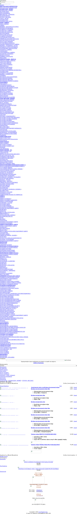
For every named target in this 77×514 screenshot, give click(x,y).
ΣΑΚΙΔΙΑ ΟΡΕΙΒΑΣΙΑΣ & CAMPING (9, 44)
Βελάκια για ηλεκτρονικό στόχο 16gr (40, 408)
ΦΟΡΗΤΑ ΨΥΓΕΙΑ (5, 55)
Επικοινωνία (3, 379)
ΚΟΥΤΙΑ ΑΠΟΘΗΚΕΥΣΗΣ (7, 112)
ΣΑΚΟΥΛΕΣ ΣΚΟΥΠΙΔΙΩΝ (7, 312)
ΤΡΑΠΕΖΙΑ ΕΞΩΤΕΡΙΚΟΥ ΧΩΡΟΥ (9, 240)
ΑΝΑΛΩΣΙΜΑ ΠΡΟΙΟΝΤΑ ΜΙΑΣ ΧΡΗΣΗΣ (11, 169)
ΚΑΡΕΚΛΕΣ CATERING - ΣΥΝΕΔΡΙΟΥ (10, 177)
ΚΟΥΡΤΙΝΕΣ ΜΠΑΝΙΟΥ (6, 160)
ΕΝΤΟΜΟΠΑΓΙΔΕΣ (5, 292)
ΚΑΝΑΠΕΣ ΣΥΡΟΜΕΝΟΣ (7, 207)
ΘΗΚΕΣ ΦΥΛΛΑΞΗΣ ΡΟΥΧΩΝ (8, 105)
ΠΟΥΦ (1, 217)
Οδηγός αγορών (4, 369)
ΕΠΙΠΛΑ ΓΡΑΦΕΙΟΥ (5, 198)
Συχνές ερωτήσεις (4, 372)
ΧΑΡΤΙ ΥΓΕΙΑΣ (4, 341)
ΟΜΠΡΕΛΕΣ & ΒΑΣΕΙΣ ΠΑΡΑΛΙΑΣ (9, 39)
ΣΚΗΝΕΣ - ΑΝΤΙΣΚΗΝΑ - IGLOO (9, 45)
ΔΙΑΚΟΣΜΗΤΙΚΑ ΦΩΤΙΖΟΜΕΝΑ (9, 326)
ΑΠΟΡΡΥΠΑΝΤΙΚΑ (5, 346)
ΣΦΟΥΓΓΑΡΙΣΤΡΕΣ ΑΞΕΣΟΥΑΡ (8, 319)
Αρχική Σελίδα (3, 380)
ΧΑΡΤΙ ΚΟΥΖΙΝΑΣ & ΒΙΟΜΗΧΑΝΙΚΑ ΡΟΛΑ (12, 339)
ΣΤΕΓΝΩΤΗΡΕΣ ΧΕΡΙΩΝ (6, 316)
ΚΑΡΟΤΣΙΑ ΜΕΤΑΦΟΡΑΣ (7, 178)
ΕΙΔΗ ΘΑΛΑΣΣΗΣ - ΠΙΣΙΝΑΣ (7, 60)
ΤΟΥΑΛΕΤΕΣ (3, 220)
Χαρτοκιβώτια (3, 140)
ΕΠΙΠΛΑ (2, 197)
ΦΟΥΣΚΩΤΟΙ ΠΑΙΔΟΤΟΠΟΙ (7, 251)
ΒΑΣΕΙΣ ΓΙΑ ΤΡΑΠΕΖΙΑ (6, 173)
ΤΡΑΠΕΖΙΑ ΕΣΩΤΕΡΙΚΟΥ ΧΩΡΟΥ (9, 221)
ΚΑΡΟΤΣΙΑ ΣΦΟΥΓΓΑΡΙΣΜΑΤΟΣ (9, 303)
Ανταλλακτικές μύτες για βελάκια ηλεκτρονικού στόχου (45, 387)
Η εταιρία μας (3, 368)
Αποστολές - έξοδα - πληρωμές (7, 375)
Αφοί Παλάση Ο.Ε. (43, 512)
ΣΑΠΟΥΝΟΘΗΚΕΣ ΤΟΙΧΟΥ (7, 314)
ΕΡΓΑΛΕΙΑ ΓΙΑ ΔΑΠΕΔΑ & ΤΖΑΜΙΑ (9, 295)
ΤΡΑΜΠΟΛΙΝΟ (4, 20)
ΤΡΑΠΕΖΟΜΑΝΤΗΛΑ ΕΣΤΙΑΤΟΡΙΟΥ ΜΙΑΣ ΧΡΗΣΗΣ (14, 337)
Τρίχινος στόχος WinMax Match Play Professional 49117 (45, 444)
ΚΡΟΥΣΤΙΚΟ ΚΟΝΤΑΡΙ (6, 34)
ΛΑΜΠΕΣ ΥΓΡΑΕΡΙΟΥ (6, 36)
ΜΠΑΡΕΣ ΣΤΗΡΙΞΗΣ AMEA (7, 163)
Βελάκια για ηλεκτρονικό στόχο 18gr (40, 389)
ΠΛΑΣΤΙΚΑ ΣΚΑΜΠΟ (6, 120)
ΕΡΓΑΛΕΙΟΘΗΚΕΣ (5, 13)
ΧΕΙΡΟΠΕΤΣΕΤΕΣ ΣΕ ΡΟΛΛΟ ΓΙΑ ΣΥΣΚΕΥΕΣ (12, 343)
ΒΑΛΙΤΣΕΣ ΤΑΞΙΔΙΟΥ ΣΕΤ (7, 146)
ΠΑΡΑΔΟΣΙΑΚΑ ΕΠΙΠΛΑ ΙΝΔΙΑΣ (9, 254)
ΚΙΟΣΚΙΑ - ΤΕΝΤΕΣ (5, 179)
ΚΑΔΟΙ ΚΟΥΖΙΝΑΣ (5, 106)
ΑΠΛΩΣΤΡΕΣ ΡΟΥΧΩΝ (6, 101)
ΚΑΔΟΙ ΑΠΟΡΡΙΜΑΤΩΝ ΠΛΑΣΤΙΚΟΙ (10, 301)
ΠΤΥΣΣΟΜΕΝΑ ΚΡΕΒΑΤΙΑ (7, 43)
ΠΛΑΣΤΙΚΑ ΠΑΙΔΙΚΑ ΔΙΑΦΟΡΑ (8, 118)
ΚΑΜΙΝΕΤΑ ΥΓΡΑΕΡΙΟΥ (6, 29)
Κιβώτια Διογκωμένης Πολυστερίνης (9, 139)
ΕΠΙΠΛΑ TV (3, 258)
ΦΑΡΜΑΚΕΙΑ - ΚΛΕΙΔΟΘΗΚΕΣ (8, 132)
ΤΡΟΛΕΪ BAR (3, 129)
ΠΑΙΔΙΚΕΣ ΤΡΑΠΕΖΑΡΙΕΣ (7, 183)
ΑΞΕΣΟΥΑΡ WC (4, 152)
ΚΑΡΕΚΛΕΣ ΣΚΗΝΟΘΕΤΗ (7, 86)
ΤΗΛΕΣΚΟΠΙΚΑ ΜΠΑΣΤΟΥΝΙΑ (8, 48)
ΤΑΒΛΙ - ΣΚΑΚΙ (4, 18)
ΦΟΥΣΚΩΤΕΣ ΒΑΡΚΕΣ (6, 78)
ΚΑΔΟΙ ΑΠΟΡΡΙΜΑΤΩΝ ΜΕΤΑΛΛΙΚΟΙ (10, 300)
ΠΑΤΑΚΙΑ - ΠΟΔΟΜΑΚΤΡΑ (7, 116)
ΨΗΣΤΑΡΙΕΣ (3, 57)
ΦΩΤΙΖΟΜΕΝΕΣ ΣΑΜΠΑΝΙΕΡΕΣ (9, 330)
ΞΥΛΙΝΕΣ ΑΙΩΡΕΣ (5, 234)
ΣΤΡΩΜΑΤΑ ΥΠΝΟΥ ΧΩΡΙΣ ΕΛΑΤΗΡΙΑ (10, 282)
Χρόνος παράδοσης (4, 373)
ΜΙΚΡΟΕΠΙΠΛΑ (4, 213)
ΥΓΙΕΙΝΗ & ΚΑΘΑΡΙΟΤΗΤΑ (7, 286)
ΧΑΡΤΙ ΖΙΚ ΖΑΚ (4, 338)
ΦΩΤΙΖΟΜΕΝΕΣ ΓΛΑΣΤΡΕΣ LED (9, 328)
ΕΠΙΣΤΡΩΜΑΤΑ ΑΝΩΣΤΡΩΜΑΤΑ (9, 278)
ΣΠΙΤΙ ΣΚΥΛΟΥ (4, 95)
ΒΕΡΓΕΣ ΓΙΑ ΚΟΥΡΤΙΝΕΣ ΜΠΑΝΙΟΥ (10, 154)
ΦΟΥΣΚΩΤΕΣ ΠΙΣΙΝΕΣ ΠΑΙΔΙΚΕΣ (9, 81)
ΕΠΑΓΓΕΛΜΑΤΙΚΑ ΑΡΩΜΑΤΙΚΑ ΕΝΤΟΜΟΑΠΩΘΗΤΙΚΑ (15, 293)
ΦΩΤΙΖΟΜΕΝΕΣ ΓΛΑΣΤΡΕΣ (7, 97)
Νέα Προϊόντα (3, 466)
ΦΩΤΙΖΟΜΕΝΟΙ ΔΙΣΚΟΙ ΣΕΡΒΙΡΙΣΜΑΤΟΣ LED (12, 331)
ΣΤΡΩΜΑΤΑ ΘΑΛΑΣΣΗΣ (6, 72)
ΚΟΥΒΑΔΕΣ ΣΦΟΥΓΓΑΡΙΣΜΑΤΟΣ (9, 307)
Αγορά (75, 387)
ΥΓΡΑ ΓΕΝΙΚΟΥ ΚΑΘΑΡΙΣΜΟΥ (8, 347)
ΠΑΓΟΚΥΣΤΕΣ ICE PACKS (7, 40)
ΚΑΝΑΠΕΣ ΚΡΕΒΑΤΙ (5, 205)
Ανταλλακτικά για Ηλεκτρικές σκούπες (9, 288)
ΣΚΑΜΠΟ (2, 219)
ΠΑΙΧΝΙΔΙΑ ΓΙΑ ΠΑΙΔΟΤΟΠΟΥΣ (9, 247)
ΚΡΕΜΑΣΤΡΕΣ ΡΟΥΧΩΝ (6, 113)
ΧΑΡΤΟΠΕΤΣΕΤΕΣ (5, 342)
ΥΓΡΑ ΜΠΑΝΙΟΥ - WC (6, 349)
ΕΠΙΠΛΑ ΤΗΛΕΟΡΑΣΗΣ (6, 201)
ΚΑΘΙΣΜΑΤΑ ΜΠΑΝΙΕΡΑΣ (7, 156)
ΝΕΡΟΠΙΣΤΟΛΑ (4, 66)
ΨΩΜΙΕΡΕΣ (3, 135)
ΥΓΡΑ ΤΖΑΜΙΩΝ (4, 351)
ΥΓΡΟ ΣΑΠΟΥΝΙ (4, 353)
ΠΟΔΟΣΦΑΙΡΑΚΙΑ (5, 15)
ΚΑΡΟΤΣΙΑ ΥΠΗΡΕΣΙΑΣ (6, 304)
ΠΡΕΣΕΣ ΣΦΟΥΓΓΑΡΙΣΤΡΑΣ (7, 311)
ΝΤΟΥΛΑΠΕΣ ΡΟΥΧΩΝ (6, 269)
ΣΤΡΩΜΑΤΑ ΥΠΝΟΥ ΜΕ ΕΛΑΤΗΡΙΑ (9, 281)
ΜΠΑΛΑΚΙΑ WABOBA (6, 64)
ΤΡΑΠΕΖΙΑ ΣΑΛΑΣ (5, 193)
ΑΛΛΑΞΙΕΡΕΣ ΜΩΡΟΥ (6, 167)
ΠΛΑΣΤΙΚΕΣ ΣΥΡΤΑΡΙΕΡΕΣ (7, 124)
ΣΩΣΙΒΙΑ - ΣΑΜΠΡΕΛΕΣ (6, 74)
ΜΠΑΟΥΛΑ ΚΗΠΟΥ (5, 91)
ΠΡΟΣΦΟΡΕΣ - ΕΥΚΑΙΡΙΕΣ (7, 357)
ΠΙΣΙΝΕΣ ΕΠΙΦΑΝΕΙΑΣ (6, 67)
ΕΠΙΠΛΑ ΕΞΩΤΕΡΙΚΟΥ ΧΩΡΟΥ (8, 225)
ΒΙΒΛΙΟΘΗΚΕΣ (4, 255)
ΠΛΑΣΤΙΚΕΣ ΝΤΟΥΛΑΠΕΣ (7, 121)
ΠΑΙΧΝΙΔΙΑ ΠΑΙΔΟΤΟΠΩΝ (7, 250)
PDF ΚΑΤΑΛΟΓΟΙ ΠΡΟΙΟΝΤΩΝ (8, 7)
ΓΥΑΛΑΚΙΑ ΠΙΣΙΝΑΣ (5, 63)
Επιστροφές (3, 378)
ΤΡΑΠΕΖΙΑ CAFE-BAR (6, 192)
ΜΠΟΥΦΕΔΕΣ (3, 267)
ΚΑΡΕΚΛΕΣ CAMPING (6, 30)
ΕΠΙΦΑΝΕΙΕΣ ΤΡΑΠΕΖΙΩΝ (7, 175)
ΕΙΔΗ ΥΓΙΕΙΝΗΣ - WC (6, 151)
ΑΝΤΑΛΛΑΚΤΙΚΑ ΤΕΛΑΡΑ (7, 170)
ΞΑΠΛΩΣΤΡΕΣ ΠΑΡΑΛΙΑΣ (7, 37)
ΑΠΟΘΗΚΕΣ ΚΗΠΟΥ (6, 85)
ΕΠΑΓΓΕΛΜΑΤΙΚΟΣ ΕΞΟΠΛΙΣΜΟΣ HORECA (12, 166)
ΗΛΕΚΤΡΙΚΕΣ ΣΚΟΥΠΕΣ (6, 296)
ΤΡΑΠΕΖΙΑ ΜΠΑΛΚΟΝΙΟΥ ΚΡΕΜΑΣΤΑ (10, 128)
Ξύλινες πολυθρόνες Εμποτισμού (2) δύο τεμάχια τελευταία (38, 462)
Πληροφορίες (3, 367)
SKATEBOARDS (4, 11)
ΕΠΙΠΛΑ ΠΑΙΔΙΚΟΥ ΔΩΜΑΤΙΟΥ (8, 200)
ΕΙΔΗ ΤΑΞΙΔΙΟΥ (4, 143)
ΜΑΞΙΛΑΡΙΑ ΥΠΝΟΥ (5, 280)
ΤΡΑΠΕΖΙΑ (3, 272)
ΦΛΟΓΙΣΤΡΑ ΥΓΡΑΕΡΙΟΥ (6, 53)
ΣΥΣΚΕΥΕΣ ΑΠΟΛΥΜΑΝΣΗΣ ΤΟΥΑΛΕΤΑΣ (11, 318)
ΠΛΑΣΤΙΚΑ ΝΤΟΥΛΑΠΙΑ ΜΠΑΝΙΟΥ (10, 117)
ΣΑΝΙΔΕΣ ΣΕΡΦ (4, 71)
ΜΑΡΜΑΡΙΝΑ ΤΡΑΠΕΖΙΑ (7, 90)
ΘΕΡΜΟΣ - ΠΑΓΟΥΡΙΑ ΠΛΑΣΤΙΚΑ (9, 26)
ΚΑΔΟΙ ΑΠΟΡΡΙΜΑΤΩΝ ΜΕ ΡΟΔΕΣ (9, 299)
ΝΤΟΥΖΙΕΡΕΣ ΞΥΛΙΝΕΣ (6, 93)
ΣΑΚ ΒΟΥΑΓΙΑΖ (4, 148)
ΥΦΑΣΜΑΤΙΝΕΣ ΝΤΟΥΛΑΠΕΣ (8, 131)
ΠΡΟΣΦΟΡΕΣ (3, 356)
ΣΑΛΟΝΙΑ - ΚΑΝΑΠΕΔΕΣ (7, 239)
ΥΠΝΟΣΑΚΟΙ (3, 51)
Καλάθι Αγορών (4, 456)
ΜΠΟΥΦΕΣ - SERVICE (6, 181)
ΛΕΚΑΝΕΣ (3, 114)
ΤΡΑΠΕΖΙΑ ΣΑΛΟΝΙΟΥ (6, 223)
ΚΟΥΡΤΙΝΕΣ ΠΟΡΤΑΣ (6, 110)
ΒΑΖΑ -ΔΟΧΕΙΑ (4, 102)
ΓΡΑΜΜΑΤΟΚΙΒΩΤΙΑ (6, 104)
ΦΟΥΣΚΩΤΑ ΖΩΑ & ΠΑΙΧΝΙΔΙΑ (8, 76)
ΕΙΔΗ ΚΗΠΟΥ (4, 83)
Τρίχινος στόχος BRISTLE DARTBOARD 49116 (43, 434)
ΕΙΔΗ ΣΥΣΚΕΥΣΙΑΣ (5, 137)
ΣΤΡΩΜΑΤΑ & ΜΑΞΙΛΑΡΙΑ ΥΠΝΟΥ (9, 277)
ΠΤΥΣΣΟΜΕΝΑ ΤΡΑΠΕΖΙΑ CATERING (10, 189)
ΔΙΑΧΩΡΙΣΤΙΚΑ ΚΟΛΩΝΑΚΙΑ (8, 174)
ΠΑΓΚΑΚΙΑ (3, 236)
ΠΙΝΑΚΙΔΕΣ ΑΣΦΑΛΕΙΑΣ (7, 309)
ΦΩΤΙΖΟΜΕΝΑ (4, 324)
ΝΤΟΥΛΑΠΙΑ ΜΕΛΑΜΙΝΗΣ (7, 215)
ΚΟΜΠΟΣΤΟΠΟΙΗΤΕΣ (6, 89)
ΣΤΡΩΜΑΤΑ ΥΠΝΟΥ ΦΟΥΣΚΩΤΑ (9, 47)
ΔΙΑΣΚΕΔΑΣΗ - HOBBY (6, 10)
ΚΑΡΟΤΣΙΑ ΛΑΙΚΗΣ (5, 109)
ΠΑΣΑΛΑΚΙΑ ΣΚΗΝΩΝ (6, 41)
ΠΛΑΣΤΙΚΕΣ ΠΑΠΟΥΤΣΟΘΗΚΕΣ (9, 123)
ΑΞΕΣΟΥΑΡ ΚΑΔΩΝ (5, 289)
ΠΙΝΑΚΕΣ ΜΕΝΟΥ (5, 185)
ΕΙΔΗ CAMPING (4, 24)
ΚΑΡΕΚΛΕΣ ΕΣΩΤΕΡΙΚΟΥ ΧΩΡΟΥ (9, 208)
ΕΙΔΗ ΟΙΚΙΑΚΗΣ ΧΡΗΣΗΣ (7, 99)
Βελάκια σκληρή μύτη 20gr (38, 395)
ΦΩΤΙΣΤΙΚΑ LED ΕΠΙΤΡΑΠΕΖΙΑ (8, 333)
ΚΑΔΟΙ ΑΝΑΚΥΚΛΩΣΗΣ (7, 297)
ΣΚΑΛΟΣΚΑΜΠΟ (5, 127)
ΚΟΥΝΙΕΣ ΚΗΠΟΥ (5, 228)
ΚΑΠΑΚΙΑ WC (4, 159)
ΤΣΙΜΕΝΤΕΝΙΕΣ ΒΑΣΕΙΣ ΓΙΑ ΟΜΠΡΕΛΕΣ (11, 194)
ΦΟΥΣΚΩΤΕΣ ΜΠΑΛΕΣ (6, 79)
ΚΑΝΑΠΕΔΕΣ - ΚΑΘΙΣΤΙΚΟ (7, 261)
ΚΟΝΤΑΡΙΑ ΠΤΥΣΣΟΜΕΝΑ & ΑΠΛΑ (10, 305)
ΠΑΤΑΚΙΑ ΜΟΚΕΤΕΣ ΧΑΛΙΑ (8, 308)
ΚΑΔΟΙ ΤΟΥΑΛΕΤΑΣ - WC (7, 155)
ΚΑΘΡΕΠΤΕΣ (3, 259)
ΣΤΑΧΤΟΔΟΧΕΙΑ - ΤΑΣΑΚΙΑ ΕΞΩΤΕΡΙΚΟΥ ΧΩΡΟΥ (14, 315)
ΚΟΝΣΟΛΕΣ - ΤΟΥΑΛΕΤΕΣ (7, 265)
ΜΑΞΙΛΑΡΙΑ (3, 230)
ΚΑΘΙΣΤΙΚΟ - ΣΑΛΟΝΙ (6, 202)
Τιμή (60, 386)
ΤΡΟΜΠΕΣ (3, 75)
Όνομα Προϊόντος (4, 386)
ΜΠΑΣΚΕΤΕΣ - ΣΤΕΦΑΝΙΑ (7, 14)
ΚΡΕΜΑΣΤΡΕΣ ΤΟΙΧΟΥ (6, 162)
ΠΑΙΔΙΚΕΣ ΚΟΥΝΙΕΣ (5, 249)
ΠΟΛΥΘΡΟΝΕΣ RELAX (6, 216)
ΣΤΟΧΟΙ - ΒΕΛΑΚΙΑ (5, 17)
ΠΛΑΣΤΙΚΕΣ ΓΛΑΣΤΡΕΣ (6, 94)
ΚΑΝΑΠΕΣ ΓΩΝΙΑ (5, 204)
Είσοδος (2, 5)
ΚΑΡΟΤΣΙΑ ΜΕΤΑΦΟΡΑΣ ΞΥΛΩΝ (9, 87)
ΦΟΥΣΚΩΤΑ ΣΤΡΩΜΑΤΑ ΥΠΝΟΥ (9, 284)
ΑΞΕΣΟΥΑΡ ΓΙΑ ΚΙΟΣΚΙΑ (7, 171)
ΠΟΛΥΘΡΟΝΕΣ (4, 188)
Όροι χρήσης (3, 371)
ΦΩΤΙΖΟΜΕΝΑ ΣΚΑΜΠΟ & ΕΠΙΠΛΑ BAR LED (12, 327)
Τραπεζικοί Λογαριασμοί (6, 376)
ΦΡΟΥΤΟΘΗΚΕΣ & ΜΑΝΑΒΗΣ (8, 133)
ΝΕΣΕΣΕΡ (2, 147)
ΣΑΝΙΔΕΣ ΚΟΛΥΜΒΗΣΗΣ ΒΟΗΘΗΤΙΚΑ (10, 70)
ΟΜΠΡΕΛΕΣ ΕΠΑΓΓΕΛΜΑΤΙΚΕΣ (9, 182)
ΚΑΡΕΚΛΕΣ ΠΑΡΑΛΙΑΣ (6, 32)
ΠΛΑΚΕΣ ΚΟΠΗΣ (5, 186)
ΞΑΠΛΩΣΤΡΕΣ (4, 232)
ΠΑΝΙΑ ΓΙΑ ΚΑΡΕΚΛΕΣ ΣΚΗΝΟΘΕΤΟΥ (11, 238)
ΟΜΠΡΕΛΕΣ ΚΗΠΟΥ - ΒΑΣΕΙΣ (8, 235)
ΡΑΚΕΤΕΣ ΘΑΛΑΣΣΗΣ (6, 68)
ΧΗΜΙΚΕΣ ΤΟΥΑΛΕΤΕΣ (6, 56)
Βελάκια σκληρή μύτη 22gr (38, 401)
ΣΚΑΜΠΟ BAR (4, 190)
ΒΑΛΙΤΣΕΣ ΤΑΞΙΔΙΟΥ (6, 144)
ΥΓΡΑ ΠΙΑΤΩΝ (4, 350)
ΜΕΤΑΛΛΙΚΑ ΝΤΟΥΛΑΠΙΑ (7, 212)
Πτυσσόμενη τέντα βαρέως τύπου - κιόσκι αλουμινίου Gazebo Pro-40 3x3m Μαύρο (38, 468)
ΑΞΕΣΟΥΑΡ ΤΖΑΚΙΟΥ (6, 244)
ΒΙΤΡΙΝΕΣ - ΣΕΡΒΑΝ (5, 257)
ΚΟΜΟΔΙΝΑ (3, 209)
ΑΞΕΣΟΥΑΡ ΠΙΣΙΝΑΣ (5, 62)
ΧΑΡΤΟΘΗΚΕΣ (4, 322)
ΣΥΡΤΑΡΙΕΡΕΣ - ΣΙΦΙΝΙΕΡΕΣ (7, 270)
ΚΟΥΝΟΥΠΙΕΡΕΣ (4, 33)
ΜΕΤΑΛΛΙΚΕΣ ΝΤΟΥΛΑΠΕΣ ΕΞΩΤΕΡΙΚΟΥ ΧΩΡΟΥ (14, 231)
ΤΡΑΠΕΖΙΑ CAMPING (6, 49)
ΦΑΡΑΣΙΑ (2, 320)
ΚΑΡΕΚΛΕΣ (3, 227)
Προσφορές (3, 459)
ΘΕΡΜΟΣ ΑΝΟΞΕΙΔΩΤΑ (6, 28)
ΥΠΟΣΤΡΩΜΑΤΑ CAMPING (7, 52)
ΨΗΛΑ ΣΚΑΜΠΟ (4, 274)
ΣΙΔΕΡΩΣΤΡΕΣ (4, 125)
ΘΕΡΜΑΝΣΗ (3, 243)
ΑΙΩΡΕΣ (2, 25)
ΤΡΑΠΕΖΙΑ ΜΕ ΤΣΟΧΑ (6, 21)
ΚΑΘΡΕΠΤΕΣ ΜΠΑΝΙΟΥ (6, 158)
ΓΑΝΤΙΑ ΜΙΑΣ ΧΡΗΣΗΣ (6, 291)
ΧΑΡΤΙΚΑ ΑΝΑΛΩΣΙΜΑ (6, 335)
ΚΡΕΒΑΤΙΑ (3, 211)
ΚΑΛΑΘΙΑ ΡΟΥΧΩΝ (5, 108)
